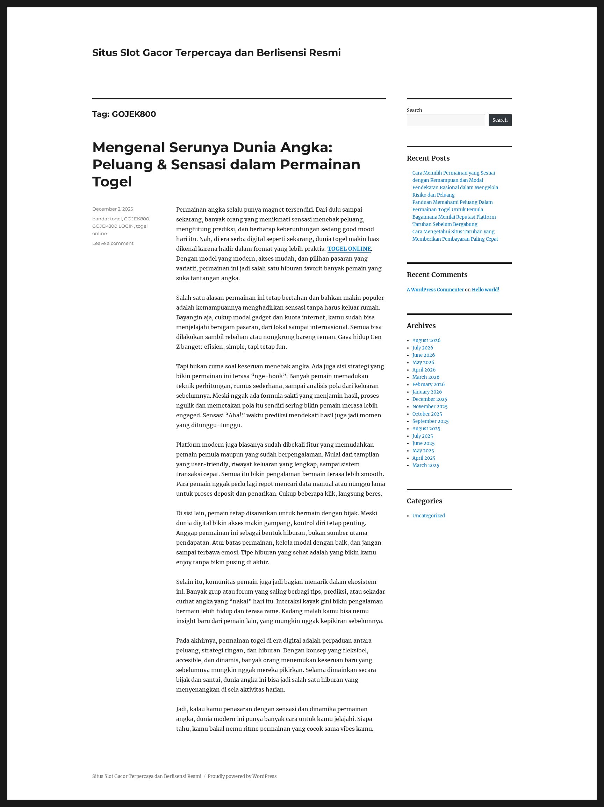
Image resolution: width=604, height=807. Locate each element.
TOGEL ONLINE (349, 248)
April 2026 (424, 370)
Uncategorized (428, 516)
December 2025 (429, 399)
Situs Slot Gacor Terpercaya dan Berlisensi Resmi (216, 52)
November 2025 (430, 407)
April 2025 (424, 458)
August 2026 (426, 341)
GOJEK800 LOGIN (113, 226)
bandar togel (107, 218)
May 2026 (423, 363)
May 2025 (423, 451)
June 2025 (423, 443)
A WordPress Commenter (435, 290)
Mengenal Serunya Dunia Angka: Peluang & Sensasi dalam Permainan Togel (226, 164)
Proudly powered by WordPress (242, 776)
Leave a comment (113, 243)
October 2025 (427, 414)
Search (414, 110)
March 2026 (426, 377)
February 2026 (428, 385)
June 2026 (423, 355)
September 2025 (430, 421)
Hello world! (485, 290)
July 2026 (422, 348)
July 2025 (422, 436)
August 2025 (426, 429)
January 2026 (427, 392)
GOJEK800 (136, 218)
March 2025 (425, 465)
